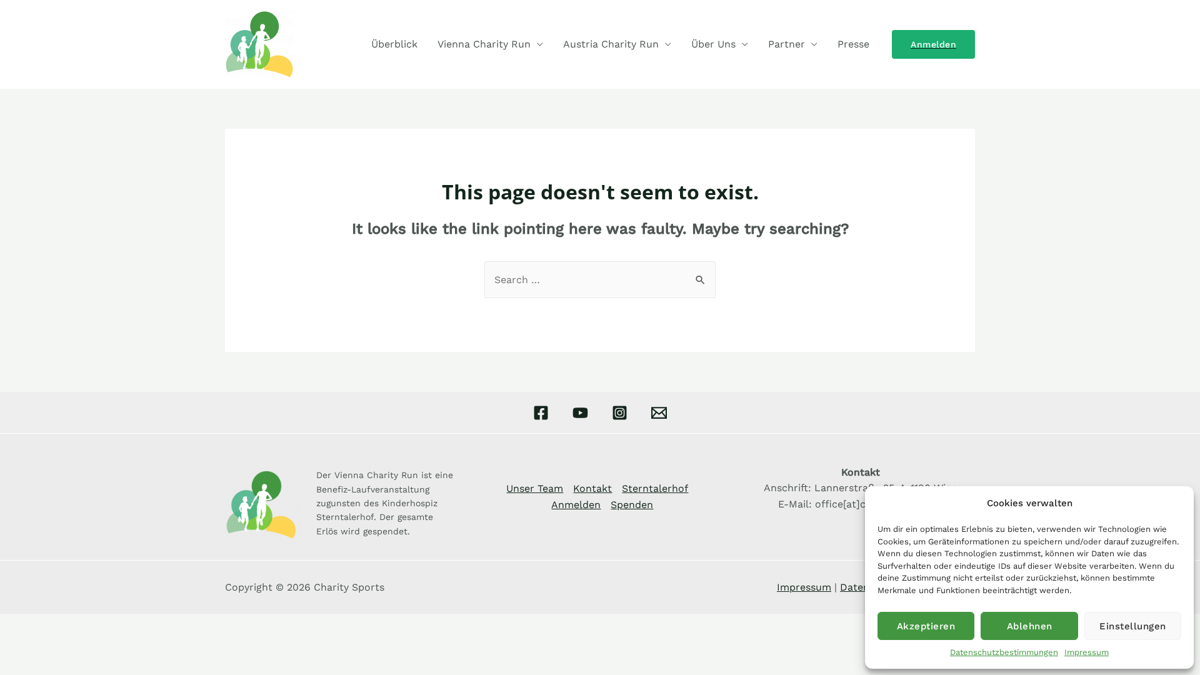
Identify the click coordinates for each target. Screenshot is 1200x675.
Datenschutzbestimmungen (1004, 652)
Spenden (632, 505)
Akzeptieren (926, 626)
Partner (786, 44)
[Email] (659, 413)
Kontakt (592, 488)
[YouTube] (580, 413)
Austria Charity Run (611, 44)
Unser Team (534, 488)
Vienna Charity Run (484, 44)
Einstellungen (1132, 626)
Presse (853, 44)
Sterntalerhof (655, 488)
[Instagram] (620, 413)
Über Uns (713, 44)
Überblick (394, 44)
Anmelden (576, 505)
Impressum (1086, 652)
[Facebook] (541, 413)
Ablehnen (1029, 626)
